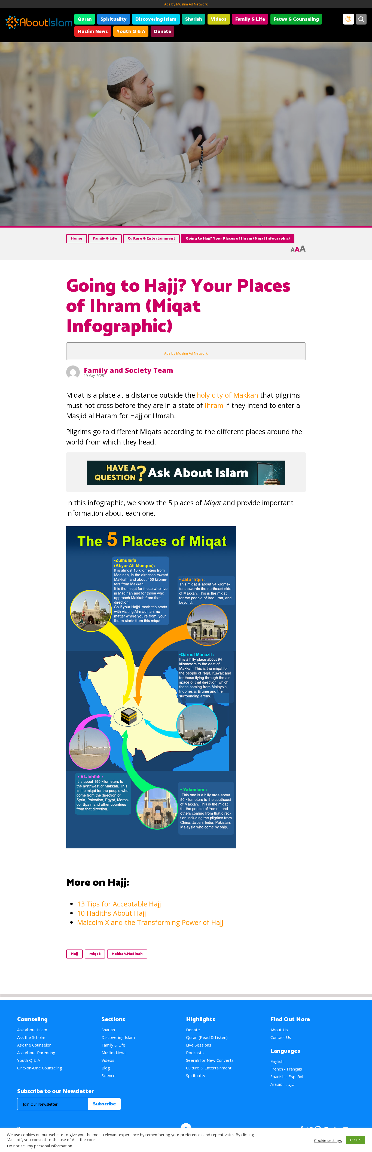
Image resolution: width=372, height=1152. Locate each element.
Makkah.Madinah (127, 954)
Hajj (74, 954)
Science (108, 1075)
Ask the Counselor (34, 1045)
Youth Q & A (131, 31)
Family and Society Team (128, 370)
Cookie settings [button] (328, 1140)
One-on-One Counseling (39, 1068)
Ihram (214, 405)
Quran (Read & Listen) (207, 1037)
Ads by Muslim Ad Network (186, 4)
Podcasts (195, 1052)
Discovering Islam (155, 19)
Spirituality (113, 19)
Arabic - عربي (282, 1084)
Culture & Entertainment (151, 238)
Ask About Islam (32, 1029)
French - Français (286, 1069)
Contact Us (280, 1037)
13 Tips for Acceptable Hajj (119, 903)
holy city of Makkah (228, 395)
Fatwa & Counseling (296, 19)
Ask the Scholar (31, 1037)
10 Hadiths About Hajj (111, 913)
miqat (94, 954)
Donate (162, 31)
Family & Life (250, 19)
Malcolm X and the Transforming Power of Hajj (150, 922)
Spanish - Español (286, 1076)
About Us (279, 1029)
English (276, 1061)
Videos (219, 19)
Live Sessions (198, 1045)
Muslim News (93, 31)
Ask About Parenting (36, 1052)
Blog (106, 1068)
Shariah (193, 19)
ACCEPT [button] (355, 1140)
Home (76, 238)
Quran (85, 19)
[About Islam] (38, 23)
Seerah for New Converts (210, 1060)
